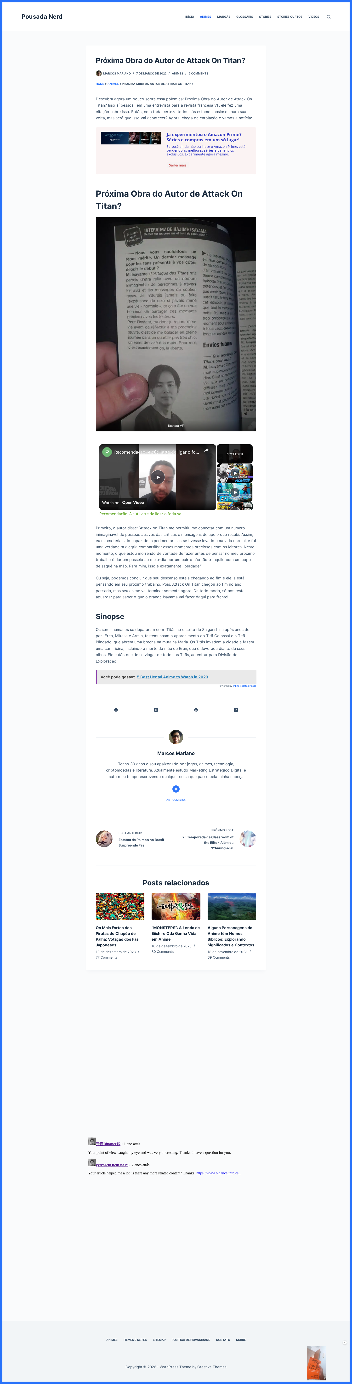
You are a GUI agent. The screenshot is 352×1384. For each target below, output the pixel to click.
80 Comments (163, 951)
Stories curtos (289, 16)
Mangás (223, 16)
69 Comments (219, 957)
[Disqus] (176, 1065)
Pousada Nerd (42, 16)
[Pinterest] (196, 710)
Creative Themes (212, 1367)
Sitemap (159, 1340)
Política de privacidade (191, 1340)
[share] (206, 450)
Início (189, 16)
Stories (265, 16)
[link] (107, 452)
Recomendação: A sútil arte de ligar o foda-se (157, 452)
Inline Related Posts (244, 685)
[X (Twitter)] (156, 710)
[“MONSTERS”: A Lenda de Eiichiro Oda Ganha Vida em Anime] (176, 906)
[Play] (235, 473)
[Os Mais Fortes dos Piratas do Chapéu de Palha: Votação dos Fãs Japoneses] (120, 906)
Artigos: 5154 (176, 799)
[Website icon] (176, 789)
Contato (223, 1340)
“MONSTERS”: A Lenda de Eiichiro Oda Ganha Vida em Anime (176, 933)
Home (100, 84)
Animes (205, 16)
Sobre (241, 1340)
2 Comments (198, 73)
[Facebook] (116, 710)
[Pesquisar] (328, 17)
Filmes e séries (135, 1340)
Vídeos (313, 16)
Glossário (244, 16)
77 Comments (106, 957)
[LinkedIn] (236, 710)
